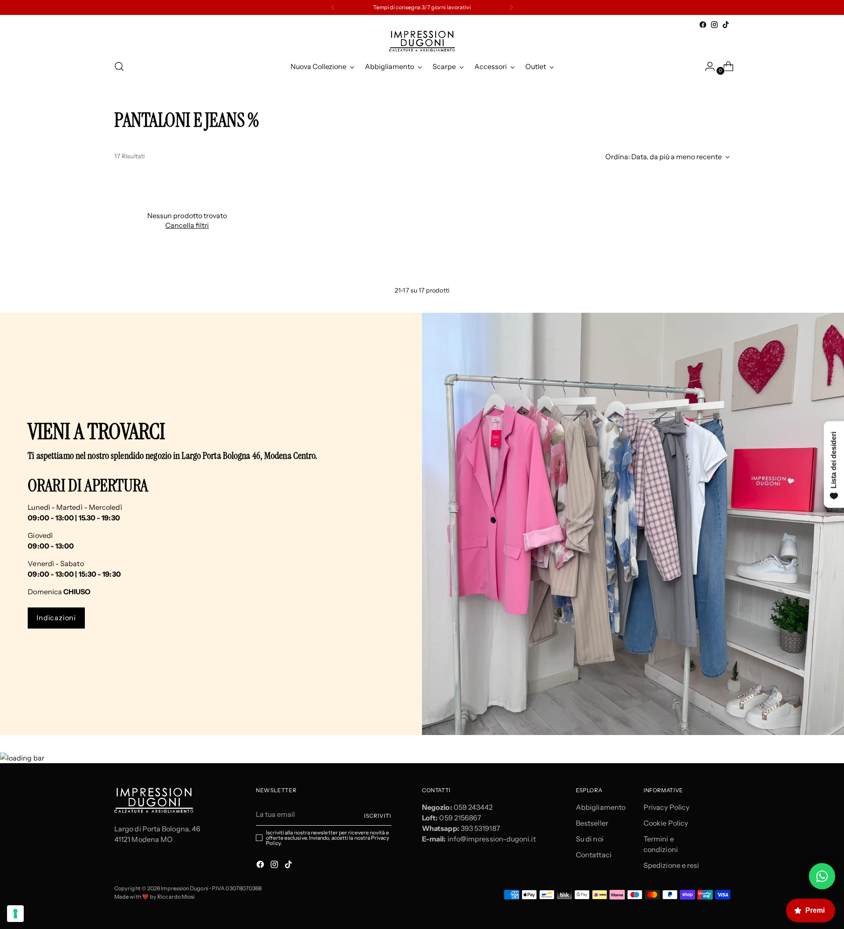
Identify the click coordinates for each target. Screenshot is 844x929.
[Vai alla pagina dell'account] (706, 66)
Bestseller (592, 823)
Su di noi (590, 838)
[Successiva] (511, 7)
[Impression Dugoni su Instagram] (714, 25)
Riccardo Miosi (176, 896)
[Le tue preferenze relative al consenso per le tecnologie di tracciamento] (15, 913)
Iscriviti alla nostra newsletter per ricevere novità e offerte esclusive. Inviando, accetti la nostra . (327, 838)
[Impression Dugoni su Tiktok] (726, 25)
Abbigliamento (601, 807)
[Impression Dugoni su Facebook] (703, 25)
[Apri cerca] (119, 66)
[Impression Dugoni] (422, 41)
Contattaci (593, 854)
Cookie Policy (666, 823)
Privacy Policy (666, 807)
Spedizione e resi (671, 865)
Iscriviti (377, 815)
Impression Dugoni (184, 888)
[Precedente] (332, 7)
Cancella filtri (187, 225)
